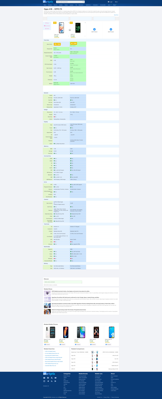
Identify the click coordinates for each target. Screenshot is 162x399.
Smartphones (98, 376)
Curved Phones (98, 379)
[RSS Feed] (52, 381)
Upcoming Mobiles (99, 382)
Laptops (71, 4)
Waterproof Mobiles (99, 388)
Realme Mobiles (82, 379)
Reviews (50, 4)
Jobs (112, 380)
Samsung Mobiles (82, 376)
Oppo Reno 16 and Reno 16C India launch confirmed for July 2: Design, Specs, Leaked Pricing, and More (75, 297)
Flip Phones (97, 392)
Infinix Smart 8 (93, 339)
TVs (76, 4)
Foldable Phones (98, 385)
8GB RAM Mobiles (99, 384)
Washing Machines (67, 390)
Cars (65, 379)
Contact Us (113, 382)
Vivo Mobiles (81, 380)
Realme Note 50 (108, 339)
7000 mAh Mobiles (99, 390)
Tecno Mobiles (82, 392)
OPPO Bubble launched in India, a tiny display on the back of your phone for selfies (70, 291)
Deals (65, 393)
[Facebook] (48, 378)
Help (112, 384)
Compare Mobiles (114, 388)
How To (55, 4)
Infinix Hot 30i (62, 339)
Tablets (66, 4)
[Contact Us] (44, 378)
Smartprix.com (55, 397)
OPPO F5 (73, 34)
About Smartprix (114, 376)
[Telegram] (48, 381)
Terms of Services (115, 397)
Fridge (65, 388)
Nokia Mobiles (82, 393)
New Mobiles (98, 380)
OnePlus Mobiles (82, 384)
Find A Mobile (114, 387)
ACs (64, 387)
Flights (114, 4)
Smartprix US (46, 385)
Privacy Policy (107, 397)
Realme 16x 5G (47, 339)
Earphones (66, 380)
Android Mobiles (98, 387)
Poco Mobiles (82, 390)
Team (112, 377)
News (45, 4)
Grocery (65, 392)
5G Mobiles (97, 377)
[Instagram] (44, 381)
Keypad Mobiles (98, 393)
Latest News (113, 390)
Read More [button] (116, 14)
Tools (112, 385)
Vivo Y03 (76, 339)
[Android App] (55, 381)
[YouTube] (55, 378)
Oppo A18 (56, 34)
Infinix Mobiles (82, 388)
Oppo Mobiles (82, 385)
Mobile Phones (67, 376)
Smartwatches (67, 382)
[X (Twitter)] (52, 378)
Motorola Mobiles (82, 382)
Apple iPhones (82, 387)
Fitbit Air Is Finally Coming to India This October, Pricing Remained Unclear (69, 309)
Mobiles (61, 4)
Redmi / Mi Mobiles (83, 377)
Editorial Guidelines (115, 379)
